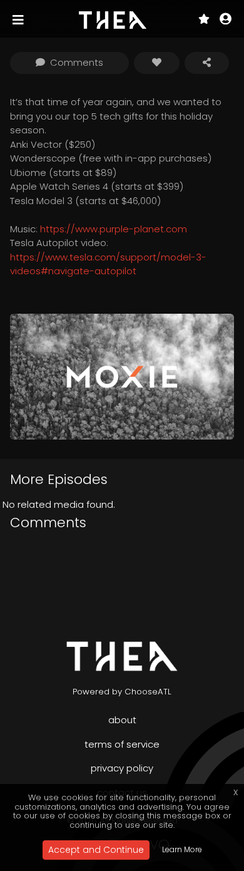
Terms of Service (122, 744)
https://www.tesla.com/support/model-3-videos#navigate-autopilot (108, 264)
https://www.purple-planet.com (113, 228)
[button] (225, 20)
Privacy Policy (122, 768)
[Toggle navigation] (19, 20)
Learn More (182, 849)
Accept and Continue (96, 849)
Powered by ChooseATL (122, 692)
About (122, 719)
